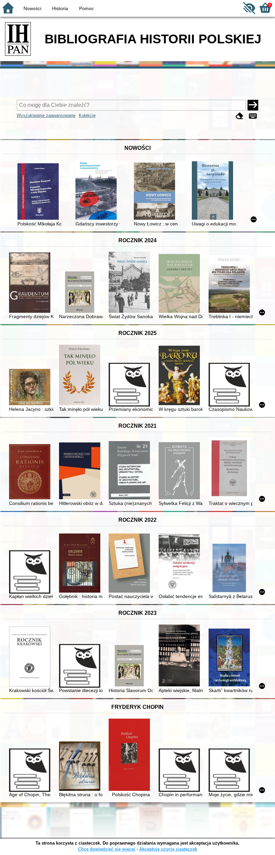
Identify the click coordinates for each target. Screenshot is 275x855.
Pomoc (86, 8)
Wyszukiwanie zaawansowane (46, 115)
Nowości (32, 8)
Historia (60, 8)
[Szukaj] (253, 105)
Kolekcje (87, 115)
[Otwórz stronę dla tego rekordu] (39, 192)
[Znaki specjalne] (253, 116)
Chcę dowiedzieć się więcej (106, 849)
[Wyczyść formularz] (239, 116)
